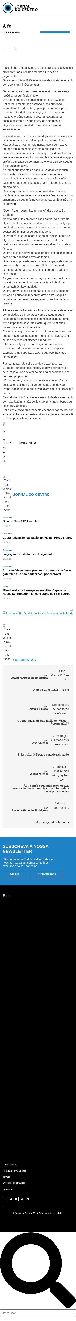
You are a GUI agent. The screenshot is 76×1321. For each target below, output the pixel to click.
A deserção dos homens (52, 822)
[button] (31, 442)
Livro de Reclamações (14, 1183)
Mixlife (60, 1213)
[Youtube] (16, 1199)
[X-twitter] (22, 1199)
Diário (5, 586)
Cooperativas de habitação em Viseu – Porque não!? (43, 722)
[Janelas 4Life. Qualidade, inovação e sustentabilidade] (38, 613)
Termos (6, 1177)
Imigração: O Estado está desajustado (43, 754)
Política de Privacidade (14, 1171)
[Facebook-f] (5, 1199)
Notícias (33, 21)
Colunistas (44, 21)
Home (24, 21)
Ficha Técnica (10, 1164)
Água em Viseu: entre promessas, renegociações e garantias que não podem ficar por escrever (40, 788)
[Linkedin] (27, 1199)
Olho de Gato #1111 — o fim (51, 689)
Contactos (8, 1189)
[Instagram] (10, 1199)
